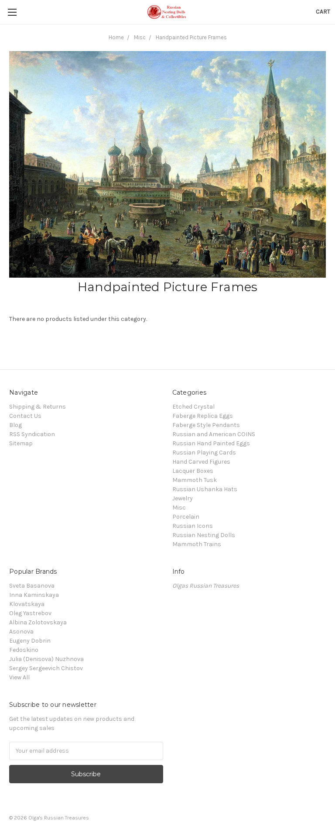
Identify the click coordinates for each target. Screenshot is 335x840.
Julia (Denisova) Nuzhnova (46, 659)
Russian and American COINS (213, 434)
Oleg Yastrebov (30, 613)
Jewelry (182, 498)
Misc (140, 37)
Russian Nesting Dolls (203, 535)
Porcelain (185, 516)
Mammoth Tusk (194, 480)
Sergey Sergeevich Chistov (46, 668)
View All (19, 677)
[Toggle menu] (12, 12)
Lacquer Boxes (192, 471)
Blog (15, 425)
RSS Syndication (32, 434)
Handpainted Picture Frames (191, 37)
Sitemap (21, 443)
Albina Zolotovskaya (38, 622)
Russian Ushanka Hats (204, 489)
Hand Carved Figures (201, 461)
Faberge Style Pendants (206, 425)
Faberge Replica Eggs (202, 416)
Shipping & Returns (37, 406)
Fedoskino (23, 650)
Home (116, 37)
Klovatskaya (26, 604)
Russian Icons (192, 526)
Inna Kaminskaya (34, 595)
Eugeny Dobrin (30, 640)
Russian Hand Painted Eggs (211, 443)
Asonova (21, 631)
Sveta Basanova (32, 585)
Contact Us (25, 416)
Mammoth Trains (196, 544)
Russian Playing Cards (204, 452)
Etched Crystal (193, 406)
